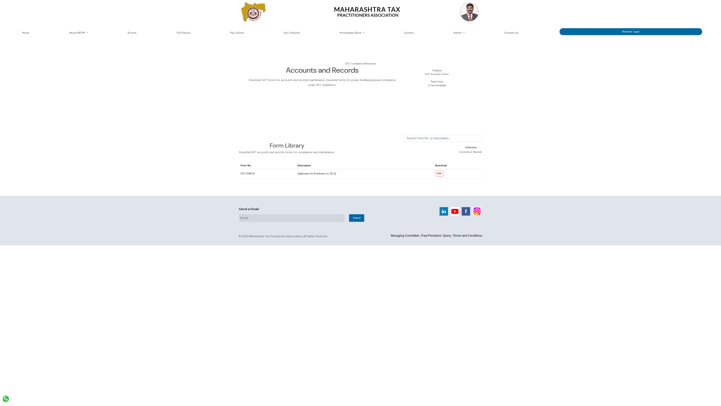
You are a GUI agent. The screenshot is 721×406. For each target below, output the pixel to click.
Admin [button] (457, 32)
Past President (431, 235)
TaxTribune (183, 32)
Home (25, 32)
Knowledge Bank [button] (351, 32)
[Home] (360, 11)
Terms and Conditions (467, 235)
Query (447, 235)
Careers (409, 32)
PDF (439, 173)
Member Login (631, 31)
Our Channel (292, 32)
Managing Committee (405, 235)
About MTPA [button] (77, 32)
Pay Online (237, 32)
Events (132, 32)
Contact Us (511, 32)
